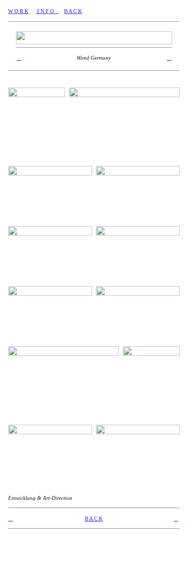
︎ (19, 58)
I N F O (45, 11)
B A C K (73, 11)
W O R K (18, 11)
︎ (169, 58)
